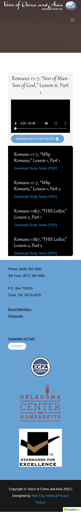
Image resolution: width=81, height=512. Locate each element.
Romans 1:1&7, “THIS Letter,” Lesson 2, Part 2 (40, 243)
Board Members (19, 309)
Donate (17, 346)
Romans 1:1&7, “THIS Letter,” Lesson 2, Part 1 (40, 214)
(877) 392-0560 (34, 276)
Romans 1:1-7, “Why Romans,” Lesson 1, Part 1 (37, 158)
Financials (15, 316)
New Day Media (43, 496)
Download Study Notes (35, 138)
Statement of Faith (21, 339)
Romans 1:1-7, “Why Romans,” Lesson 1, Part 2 (37, 186)
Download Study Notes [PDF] (35, 168)
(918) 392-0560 (30, 269)
